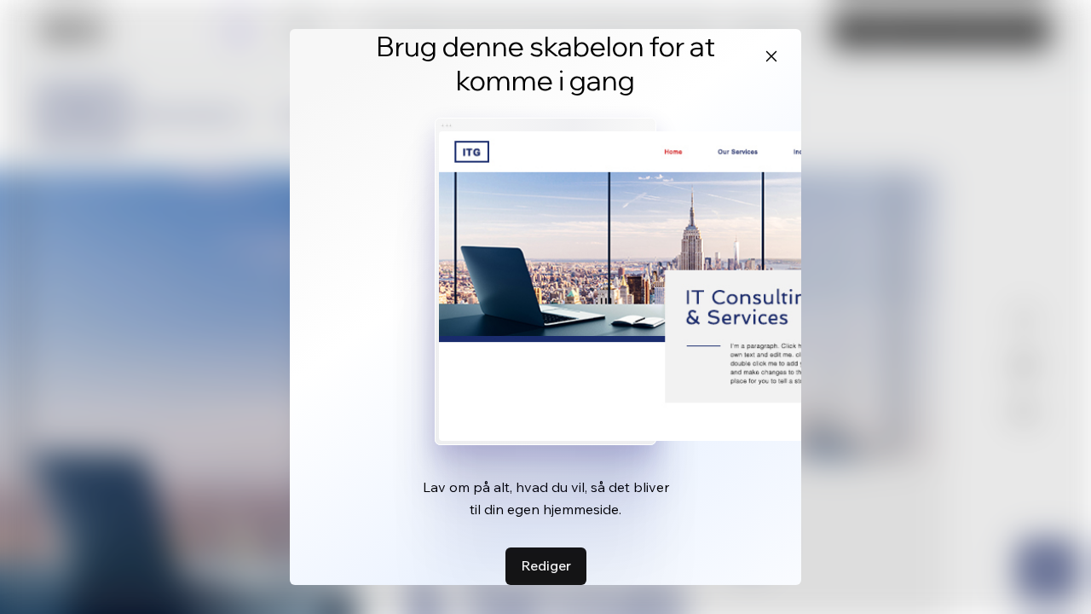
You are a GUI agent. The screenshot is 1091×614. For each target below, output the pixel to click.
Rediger (546, 565)
